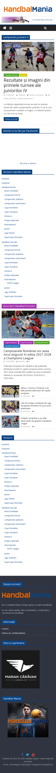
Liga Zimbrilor (10, 292)
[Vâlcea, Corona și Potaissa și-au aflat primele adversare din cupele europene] (10, 386)
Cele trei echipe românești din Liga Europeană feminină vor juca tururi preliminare (36, 406)
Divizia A (8, 216)
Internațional (9, 224)
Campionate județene (13, 199)
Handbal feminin (11, 75)
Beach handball (11, 190)
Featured (6, 183)
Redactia (22, 95)
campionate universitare (15, 203)
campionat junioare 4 (25, 98)
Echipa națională (11, 220)
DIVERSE (5, 178)
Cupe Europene (11, 212)
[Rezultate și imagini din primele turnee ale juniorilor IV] (28, 43)
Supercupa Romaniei (13, 237)
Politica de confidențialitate (13, 633)
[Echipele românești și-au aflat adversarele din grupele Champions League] (10, 417)
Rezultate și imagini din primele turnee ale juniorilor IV (27, 85)
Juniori (23, 75)
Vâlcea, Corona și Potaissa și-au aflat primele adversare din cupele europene (35, 391)
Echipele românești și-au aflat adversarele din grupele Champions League (36, 421)
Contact (5, 628)
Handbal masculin (9, 242)
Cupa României (11, 207)
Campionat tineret (12, 195)
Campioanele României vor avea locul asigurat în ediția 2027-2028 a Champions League (27, 354)
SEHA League (13, 283)
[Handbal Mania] (5, 28)
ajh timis (13, 98)
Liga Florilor (9, 233)
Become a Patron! (28, 163)
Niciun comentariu (36, 95)
